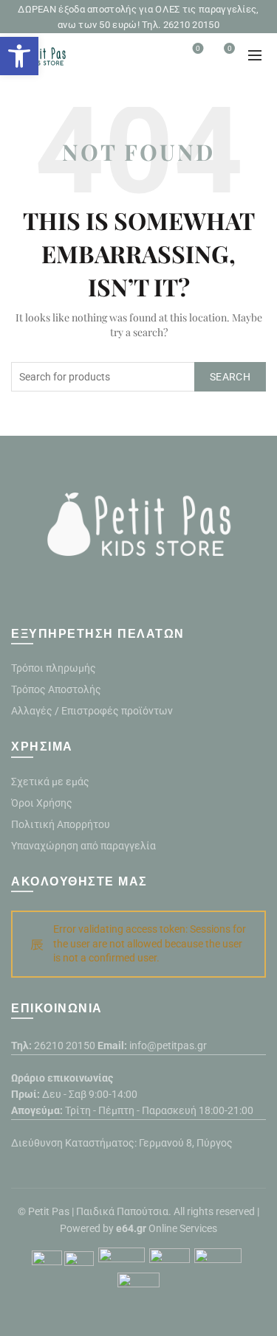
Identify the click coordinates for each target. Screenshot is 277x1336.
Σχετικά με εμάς (50, 781)
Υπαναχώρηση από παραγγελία (83, 846)
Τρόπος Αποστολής (56, 689)
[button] (19, 56)
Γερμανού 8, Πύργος (186, 1143)
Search (230, 377)
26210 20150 (64, 1045)
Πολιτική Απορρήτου (60, 824)
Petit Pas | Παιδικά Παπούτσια (98, 1211)
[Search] (156, 55)
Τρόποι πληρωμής (53, 668)
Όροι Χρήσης (41, 803)
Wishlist (198, 48)
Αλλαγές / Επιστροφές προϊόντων (92, 711)
